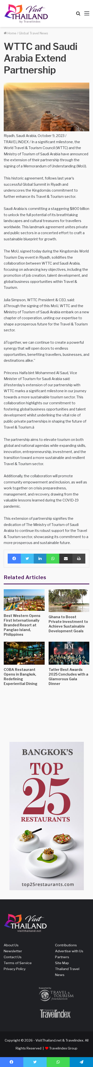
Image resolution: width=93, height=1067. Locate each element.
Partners (62, 957)
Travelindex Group (63, 1048)
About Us (11, 945)
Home (11, 33)
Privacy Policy (15, 969)
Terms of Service (18, 963)
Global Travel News (33, 33)
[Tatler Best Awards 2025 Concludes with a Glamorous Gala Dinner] (69, 653)
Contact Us (13, 957)
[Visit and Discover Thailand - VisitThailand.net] (26, 13)
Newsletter (13, 951)
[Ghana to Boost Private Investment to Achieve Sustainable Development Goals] (69, 600)
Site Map (62, 963)
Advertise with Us (69, 951)
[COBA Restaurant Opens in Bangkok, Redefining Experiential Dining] (24, 653)
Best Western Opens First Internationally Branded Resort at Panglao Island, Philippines (22, 624)
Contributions (66, 945)
